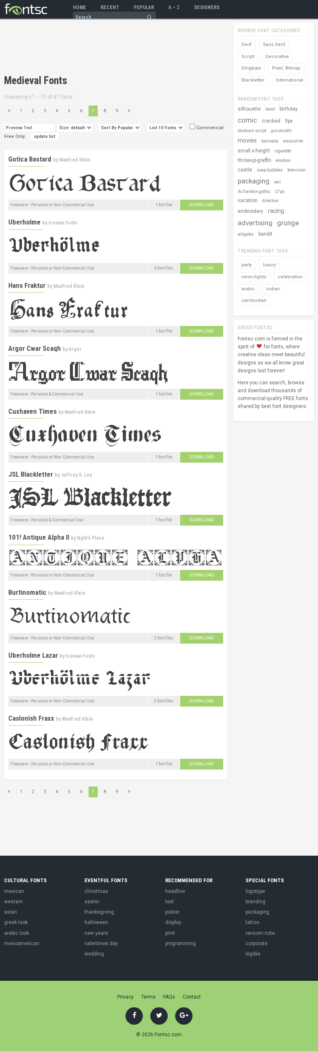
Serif (246, 44)
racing (276, 211)
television (296, 170)
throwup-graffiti (254, 160)
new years (96, 933)
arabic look (16, 933)
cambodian (254, 300)
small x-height (254, 151)
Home (79, 7)
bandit (265, 234)
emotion (283, 160)
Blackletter (253, 80)
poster (172, 912)
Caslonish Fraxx (31, 718)
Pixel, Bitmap (286, 68)
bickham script (252, 130)
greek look (16, 922)
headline (175, 891)
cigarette (283, 151)
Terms (148, 997)
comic (247, 120)
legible (253, 954)
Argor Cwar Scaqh (34, 348)
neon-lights (253, 277)
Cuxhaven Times (32, 411)
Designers (206, 7)
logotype (255, 891)
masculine (293, 141)
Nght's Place (90, 538)
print (170, 933)
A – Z (174, 7)
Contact (192, 997)
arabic (248, 289)
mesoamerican (21, 943)
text (169, 902)
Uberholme (24, 222)
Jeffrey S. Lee (76, 475)
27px (279, 191)
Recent (110, 7)
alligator (246, 234)
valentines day (101, 943)
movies (247, 140)
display (173, 922)
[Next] (129, 111)
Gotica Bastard (29, 159)
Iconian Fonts (62, 223)
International (289, 80)
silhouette (249, 109)
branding (255, 902)
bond (270, 109)
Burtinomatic (27, 592)
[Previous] (9, 111)
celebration (290, 277)
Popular (144, 7)
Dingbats (251, 68)
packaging (254, 181)
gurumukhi (281, 130)
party (246, 265)
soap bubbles (270, 170)
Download (201, 205)
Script (247, 56)
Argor (75, 349)
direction (270, 200)
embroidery (250, 211)
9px (289, 121)
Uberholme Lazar (33, 655)
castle (245, 170)
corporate (256, 943)
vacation (248, 200)
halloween (96, 922)
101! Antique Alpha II (38, 537)
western (13, 902)
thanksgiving (99, 912)
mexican (14, 891)
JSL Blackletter (30, 474)
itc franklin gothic (254, 191)
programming (180, 943)
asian (10, 912)
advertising (255, 223)
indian (273, 289)
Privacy (125, 997)
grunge (288, 223)
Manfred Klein (74, 160)
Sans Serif (274, 44)
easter (91, 902)
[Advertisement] (101, 47)
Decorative (277, 56)
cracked (271, 121)
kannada (269, 141)
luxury (269, 265)
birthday (288, 109)
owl (277, 182)
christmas (96, 891)
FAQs (169, 997)
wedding (94, 954)
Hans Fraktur (27, 285)
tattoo (252, 922)
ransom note (260, 933)
